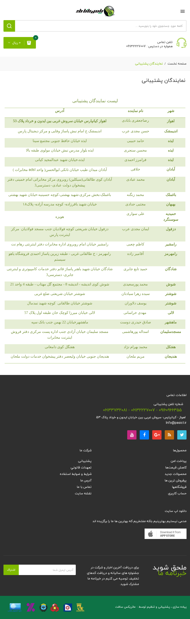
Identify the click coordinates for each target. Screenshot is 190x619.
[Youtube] (131, 434)
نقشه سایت (83, 493)
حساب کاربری (177, 493)
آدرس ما (86, 480)
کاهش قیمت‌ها (176, 467)
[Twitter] (182, 434)
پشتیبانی (85, 461)
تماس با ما (84, 487)
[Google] (169, 434)
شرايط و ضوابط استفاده (76, 474)
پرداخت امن (179, 461)
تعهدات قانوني (81, 467)
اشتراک (11, 569)
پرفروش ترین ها (176, 480)
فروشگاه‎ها (179, 487)
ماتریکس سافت (125, 606)
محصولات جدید (176, 474)
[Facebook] (144, 434)
